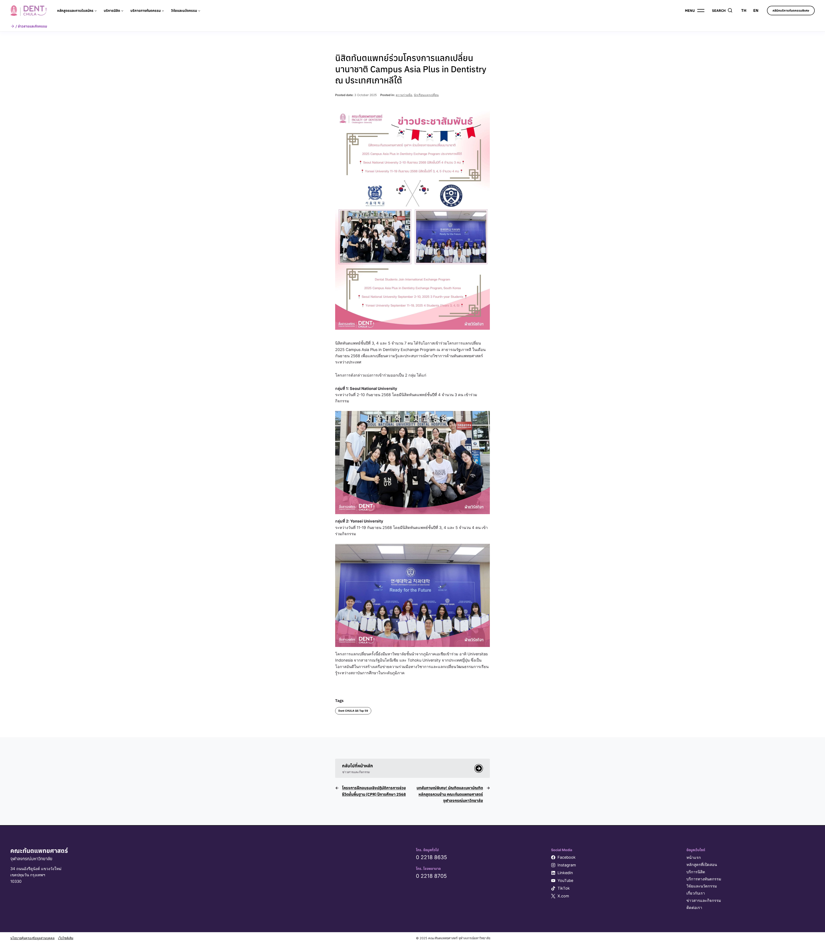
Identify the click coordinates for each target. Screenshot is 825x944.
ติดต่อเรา (694, 907)
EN (755, 10)
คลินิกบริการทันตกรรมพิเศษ (791, 10)
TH (743, 10)
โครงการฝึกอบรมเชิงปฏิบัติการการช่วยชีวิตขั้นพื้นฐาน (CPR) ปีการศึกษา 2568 (374, 791)
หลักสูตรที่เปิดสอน (701, 864)
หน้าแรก (693, 857)
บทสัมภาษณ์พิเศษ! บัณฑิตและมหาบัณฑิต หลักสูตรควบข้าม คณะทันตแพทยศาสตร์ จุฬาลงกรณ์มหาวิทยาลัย (450, 794)
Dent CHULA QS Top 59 (353, 710)
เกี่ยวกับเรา (695, 893)
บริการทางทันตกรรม (703, 879)
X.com (563, 896)
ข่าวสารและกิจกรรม (703, 900)
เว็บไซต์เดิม (65, 938)
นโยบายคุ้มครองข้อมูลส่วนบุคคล (32, 938)
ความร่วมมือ (404, 95)
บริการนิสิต (695, 872)
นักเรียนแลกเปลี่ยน (426, 95)
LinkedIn (565, 872)
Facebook (567, 857)
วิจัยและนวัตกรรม (701, 886)
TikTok (564, 888)
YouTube (565, 880)
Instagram (567, 865)
